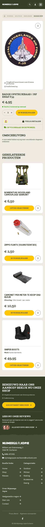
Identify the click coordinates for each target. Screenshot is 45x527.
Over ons (6, 500)
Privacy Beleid (13, 514)
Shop (4, 472)
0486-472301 (9, 454)
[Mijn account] (35, 4)
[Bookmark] (38, 25)
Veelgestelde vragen (10, 496)
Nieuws (5, 476)
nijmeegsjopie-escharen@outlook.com (20, 458)
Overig (26, 483)
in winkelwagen (26, 113)
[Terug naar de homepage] (10, 4)
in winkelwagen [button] (19, 258)
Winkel (10, 16)
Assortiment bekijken (17, 405)
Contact (5, 504)
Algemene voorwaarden (28, 514)
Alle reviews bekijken (23, 427)
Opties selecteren (19, 208)
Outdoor (27, 468)
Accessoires (28, 479)
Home (4, 468)
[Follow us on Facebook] (22, 519)
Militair (18, 16)
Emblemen (28, 16)
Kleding (27, 476)
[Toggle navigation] (40, 4)
